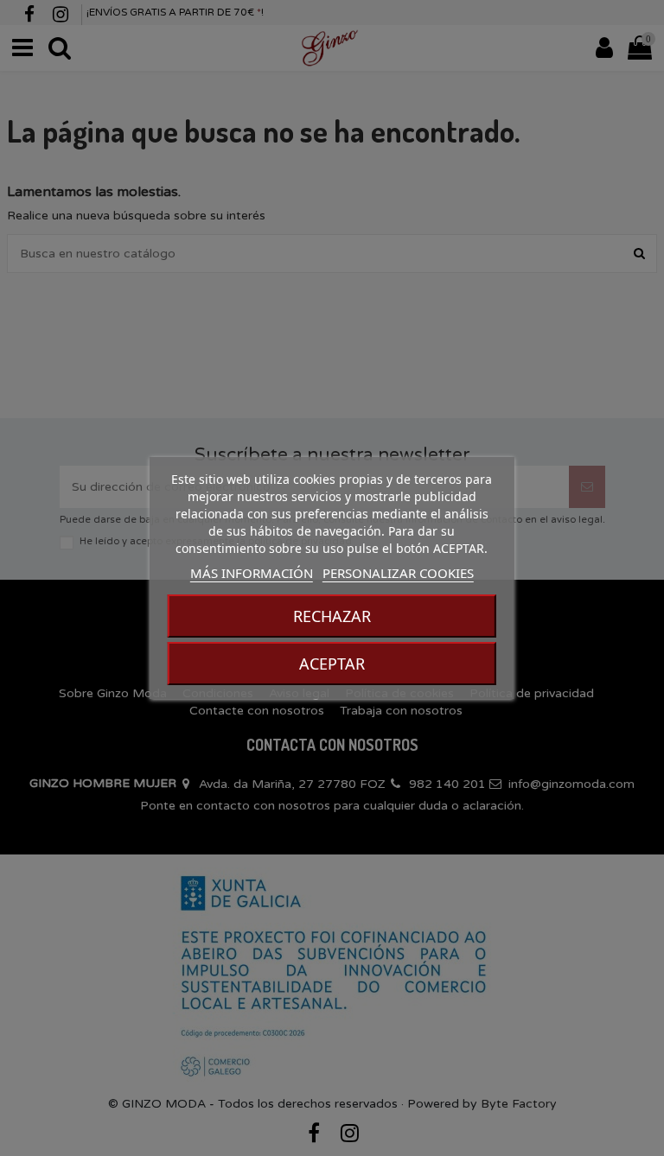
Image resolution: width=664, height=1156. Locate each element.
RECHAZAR (332, 616)
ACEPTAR (332, 663)
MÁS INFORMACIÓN (251, 572)
